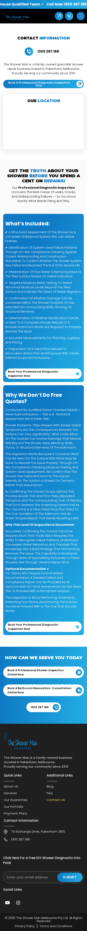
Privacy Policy (25, 926)
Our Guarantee (15, 800)
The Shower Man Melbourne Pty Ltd (42, 918)
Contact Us (56, 800)
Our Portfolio (13, 806)
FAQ (50, 793)
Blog (50, 786)
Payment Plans (15, 813)
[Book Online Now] (59, 16)
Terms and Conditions (55, 926)
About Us (11, 786)
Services (10, 793)
